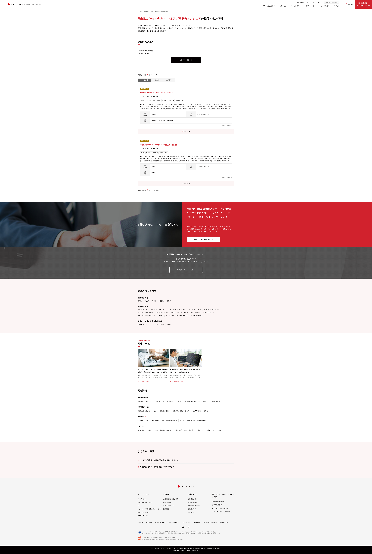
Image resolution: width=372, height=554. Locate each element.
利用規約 (149, 522)
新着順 (157, 80)
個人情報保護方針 (160, 522)
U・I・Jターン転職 (299, 2)
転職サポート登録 (143, 512)
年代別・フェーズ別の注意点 (165, 401)
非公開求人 (224, 229)
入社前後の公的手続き (144, 430)
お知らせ (140, 522)
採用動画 (166, 509)
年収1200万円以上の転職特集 (221, 511)
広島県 (140, 301)
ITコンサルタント (208, 313)
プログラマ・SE (142, 310)
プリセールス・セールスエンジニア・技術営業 (185, 313)
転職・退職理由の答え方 (169, 420)
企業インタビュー (168, 505)
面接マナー (155, 420)
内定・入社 (141, 426)
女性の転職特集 (217, 505)
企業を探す (283, 6)
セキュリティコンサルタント (146, 315)
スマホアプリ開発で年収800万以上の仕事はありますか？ (159, 460)
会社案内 (197, 522)
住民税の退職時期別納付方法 (163, 430)
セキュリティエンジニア (211, 310)
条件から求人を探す (269, 6)
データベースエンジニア (145, 313)
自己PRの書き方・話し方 (200, 411)
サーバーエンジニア (195, 310)
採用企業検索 (167, 502)
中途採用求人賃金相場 (210, 522)
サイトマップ (187, 522)
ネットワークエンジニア (177, 310)
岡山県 (169, 324)
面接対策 (141, 417)
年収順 (168, 80)
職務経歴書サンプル (194, 505)
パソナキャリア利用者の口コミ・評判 (149, 509)
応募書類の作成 (143, 407)
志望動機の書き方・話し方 (181, 411)
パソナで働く (316, 2)
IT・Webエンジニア (144, 324)
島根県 (154, 301)
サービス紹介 (142, 499)
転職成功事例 (192, 509)
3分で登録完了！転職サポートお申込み (363, 4)
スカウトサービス (143, 515)
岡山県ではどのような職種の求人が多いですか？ (156, 467)
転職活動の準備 (143, 397)
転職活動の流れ (192, 499)
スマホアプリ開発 (158, 324)
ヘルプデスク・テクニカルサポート (177, 315)
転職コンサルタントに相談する (203, 239)
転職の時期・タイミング (145, 401)
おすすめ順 (144, 80)
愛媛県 (161, 301)
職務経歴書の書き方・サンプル (147, 411)
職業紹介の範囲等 (174, 522)
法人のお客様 (224, 522)
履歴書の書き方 (165, 411)
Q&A (139, 505)
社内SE (161, 315)
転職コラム (191, 512)
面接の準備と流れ (143, 420)
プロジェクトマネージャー (159, 310)
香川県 (169, 301)
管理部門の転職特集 (218, 501)
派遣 (308, 2)
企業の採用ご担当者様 (331, 2)
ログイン (336, 6)
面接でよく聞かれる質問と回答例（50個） (193, 420)
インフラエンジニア (162, 313)
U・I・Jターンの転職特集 (220, 508)
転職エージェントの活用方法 (212, 401)
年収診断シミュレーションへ (186, 270)
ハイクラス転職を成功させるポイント (188, 401)
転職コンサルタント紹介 (145, 502)
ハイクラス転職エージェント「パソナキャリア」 (32, 4)
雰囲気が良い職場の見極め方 (184, 430)
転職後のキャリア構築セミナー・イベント (210, 430)
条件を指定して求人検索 (170, 499)
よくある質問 (325, 6)
